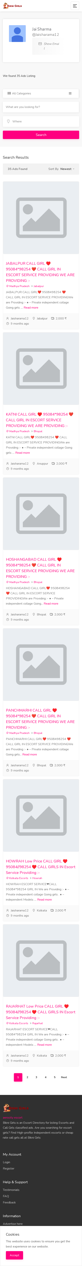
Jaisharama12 (20, 318)
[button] (67, 169)
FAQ (6, 1196)
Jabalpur (39, 286)
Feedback (9, 1202)
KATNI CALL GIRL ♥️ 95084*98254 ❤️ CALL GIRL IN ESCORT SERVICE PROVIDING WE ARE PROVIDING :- (39, 420)
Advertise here (13, 1224)
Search (41, 135)
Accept (14, 1255)
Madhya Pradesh (19, 286)
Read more (31, 308)
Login (6, 1162)
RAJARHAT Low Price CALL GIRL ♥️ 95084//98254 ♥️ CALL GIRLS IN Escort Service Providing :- (40, 1012)
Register (8, 1168)
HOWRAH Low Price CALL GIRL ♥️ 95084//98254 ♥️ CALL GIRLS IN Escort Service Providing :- (40, 867)
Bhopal (38, 431)
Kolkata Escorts (18, 878)
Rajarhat (37, 1023)
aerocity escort (13, 1118)
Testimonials (11, 1190)
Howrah (37, 878)
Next (64, 1077)
